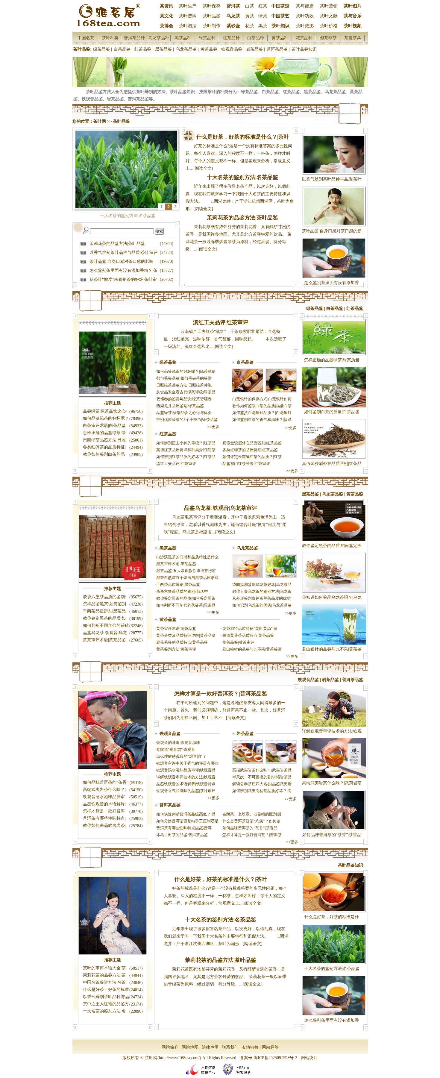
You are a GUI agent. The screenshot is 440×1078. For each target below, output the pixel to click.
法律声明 (210, 1047)
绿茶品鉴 (101, 49)
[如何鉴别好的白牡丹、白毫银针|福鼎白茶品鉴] (281, 391)
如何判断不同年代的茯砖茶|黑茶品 (186, 605)
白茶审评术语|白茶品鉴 (104, 425)
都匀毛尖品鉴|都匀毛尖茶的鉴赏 (184, 378)
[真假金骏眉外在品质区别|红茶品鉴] (334, 458)
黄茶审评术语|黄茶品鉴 (104, 640)
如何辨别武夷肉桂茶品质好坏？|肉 (262, 791)
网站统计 (309, 1058)
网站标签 (270, 1047)
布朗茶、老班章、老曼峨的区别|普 (252, 814)
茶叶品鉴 (212, 15)
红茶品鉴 (142, 49)
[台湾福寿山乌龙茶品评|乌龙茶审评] (281, 576)
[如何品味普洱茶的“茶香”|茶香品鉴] (334, 829)
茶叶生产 (188, 6)
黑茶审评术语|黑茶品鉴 (176, 564)
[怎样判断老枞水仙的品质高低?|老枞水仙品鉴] (247, 762)
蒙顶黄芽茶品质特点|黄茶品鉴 (248, 635)
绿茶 (262, 15)
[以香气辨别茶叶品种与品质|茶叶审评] (334, 173)
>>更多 (213, 426)
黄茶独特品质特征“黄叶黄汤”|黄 (249, 628)
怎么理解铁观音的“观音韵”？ (181, 756)
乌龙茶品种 (158, 37)
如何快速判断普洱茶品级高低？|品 (186, 814)
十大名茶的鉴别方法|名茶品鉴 (242, 177)
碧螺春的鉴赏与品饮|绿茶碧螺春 (184, 399)
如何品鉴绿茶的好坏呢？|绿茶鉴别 (186, 371)
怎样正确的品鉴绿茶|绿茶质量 (331, 360)
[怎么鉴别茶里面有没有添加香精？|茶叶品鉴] (334, 277)
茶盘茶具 (352, 37)
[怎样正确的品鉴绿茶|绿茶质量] (334, 354)
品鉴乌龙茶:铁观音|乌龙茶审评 (220, 508)
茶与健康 (305, 6)
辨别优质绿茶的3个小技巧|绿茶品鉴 (187, 419)
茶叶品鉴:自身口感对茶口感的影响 (121, 261)
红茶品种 (231, 37)
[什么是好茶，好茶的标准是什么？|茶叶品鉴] (334, 911)
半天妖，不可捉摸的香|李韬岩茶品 (262, 777)
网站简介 (170, 1047)
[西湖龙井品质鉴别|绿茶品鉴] (112, 397)
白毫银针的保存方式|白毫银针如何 (262, 399)
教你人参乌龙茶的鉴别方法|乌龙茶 (262, 591)
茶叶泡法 (188, 25)
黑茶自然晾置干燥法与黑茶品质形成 (187, 577)
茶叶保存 (212, 6)
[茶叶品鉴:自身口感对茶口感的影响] (334, 225)
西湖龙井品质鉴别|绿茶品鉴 (180, 406)
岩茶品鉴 (254, 49)
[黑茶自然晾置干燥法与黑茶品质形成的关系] (112, 582)
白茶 (249, 6)
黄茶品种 (279, 37)
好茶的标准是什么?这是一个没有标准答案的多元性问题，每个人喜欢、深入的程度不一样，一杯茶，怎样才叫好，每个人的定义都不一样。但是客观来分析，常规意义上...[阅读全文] (225, 896)
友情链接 (250, 1047)
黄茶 (249, 15)
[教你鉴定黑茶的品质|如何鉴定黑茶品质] (334, 540)
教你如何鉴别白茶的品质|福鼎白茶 (262, 406)
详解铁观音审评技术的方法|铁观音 (186, 777)
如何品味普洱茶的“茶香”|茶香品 (249, 828)
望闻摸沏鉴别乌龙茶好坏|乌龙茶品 (262, 584)
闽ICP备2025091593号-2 (275, 1058)
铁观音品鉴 (231, 49)
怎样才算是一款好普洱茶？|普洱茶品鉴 (220, 694)
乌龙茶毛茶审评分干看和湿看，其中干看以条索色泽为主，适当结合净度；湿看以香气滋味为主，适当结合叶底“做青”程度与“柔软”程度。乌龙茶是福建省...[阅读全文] (225, 524)
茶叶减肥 (305, 25)
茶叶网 (99, 121)
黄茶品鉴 (209, 49)
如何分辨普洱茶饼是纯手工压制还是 (187, 821)
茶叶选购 (188, 15)
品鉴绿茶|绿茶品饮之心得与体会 (184, 412)
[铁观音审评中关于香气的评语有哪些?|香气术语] (112, 768)
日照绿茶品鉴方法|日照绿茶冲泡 (184, 385)
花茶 (249, 25)
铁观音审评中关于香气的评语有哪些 (187, 763)
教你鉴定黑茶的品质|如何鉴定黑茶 (186, 598)
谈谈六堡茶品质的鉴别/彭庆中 (182, 591)
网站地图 (190, 1047)
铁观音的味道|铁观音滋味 (178, 742)
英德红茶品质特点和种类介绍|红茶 (186, 450)
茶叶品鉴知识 (304, 49)
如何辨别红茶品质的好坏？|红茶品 (186, 456)
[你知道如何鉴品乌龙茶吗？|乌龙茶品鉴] (334, 591)
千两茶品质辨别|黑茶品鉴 (178, 584)
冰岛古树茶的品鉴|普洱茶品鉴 (182, 835)
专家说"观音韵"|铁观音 (175, 749)
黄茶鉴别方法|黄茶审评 (176, 649)
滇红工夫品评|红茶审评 (220, 322)
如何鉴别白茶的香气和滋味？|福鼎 (262, 419)
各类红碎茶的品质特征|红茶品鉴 (250, 450)
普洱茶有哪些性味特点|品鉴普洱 (184, 828)
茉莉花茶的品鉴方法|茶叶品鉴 (117, 243)
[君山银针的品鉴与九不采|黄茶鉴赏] (334, 643)
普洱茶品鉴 (277, 49)
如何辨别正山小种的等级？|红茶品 (186, 443)
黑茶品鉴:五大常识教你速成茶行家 (186, 570)
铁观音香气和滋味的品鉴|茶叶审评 (186, 791)
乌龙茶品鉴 (186, 49)
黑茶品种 (183, 37)
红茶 (262, 6)
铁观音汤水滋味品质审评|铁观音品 (186, 770)
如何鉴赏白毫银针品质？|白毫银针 (262, 412)
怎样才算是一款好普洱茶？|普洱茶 (252, 835)
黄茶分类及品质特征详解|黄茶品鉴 (186, 635)
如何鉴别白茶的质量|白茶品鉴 (331, 412)
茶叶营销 (329, 6)
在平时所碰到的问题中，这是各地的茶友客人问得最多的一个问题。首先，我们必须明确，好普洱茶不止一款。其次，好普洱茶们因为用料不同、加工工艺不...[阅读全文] (224, 710)
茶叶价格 (329, 25)
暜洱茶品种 (134, 37)
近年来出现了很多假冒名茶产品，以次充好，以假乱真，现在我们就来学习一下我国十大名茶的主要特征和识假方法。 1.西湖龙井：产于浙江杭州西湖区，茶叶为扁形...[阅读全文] (226, 936)
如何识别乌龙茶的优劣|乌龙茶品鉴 (262, 605)
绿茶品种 (207, 37)
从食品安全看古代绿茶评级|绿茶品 (186, 392)
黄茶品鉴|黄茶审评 (238, 642)
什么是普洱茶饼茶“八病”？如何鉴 (251, 821)
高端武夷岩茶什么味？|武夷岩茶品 (262, 770)
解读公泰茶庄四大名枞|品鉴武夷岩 (262, 784)
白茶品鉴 (122, 49)
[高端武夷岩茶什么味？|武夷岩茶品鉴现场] (334, 777)
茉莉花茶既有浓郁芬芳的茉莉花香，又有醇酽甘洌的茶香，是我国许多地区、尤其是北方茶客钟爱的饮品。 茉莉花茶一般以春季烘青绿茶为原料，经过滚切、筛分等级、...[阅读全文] (225, 976)
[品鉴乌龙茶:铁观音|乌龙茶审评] (247, 576)
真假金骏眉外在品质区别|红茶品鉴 (252, 443)
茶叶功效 (305, 15)
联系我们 (230, 1047)
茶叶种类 (110, 37)
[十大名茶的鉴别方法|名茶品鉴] (334, 963)
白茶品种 (255, 37)
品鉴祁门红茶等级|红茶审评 (246, 463)
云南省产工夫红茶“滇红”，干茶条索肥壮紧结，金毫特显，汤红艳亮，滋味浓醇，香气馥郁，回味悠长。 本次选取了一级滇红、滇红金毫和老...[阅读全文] (225, 339)
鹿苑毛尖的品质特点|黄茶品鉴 (182, 642)
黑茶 (262, 25)
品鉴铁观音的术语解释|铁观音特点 (186, 784)
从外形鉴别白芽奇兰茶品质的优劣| (262, 598)
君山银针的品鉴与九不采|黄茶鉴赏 (252, 649)
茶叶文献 (329, 15)
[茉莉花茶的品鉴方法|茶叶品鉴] (112, 953)
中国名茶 (86, 37)
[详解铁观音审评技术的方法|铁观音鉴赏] (334, 725)
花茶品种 (304, 37)
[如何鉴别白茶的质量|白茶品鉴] (334, 406)
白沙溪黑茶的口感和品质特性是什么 (187, 557)
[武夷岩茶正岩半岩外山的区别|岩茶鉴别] (281, 762)
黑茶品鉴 (163, 49)
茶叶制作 (212, 25)
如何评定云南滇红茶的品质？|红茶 (252, 456)
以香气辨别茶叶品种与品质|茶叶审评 (123, 252)
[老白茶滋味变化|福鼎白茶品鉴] (247, 391)
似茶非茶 (328, 37)
